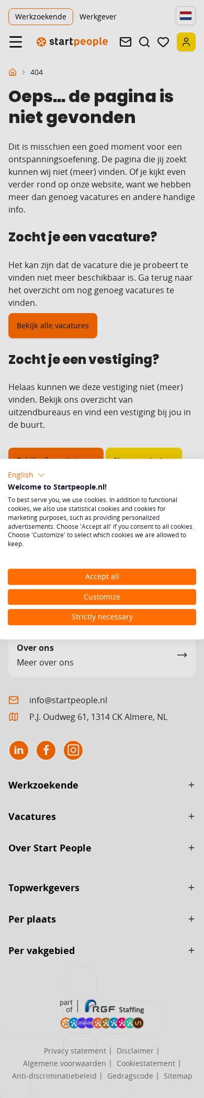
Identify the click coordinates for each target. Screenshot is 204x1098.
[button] (26, 475)
